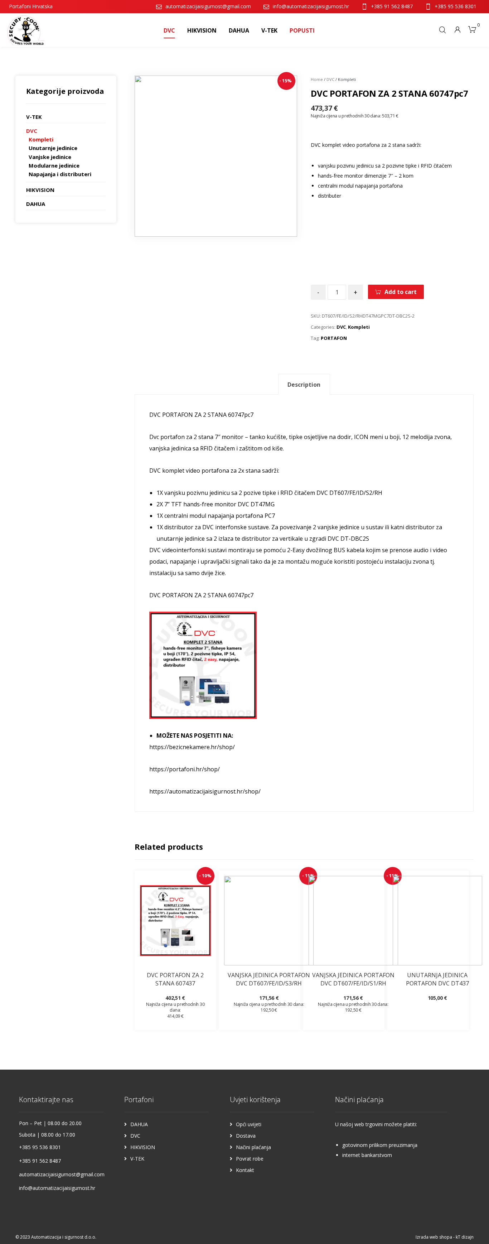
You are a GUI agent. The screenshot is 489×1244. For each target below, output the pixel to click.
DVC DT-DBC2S (348, 539)
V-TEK (34, 116)
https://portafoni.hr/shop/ (184, 769)
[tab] (304, 384)
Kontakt (245, 1170)
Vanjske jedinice (50, 156)
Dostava (246, 1135)
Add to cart (400, 292)
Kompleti (359, 327)
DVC (330, 79)
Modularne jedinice (54, 165)
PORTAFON (334, 338)
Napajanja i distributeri (60, 174)
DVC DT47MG (256, 504)
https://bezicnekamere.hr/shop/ (192, 747)
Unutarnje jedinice (53, 147)
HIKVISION (40, 189)
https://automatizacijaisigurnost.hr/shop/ (205, 791)
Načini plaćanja (253, 1147)
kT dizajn (465, 1237)
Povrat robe (249, 1158)
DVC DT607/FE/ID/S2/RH (350, 493)
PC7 (270, 516)
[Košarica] (472, 29)
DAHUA (35, 203)
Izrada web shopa (434, 1237)
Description (303, 385)
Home (317, 79)
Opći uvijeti (248, 1124)
